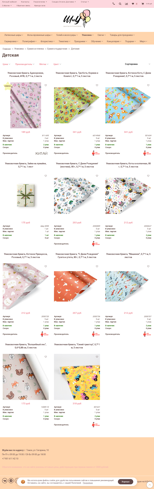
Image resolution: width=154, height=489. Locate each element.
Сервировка (10, 41)
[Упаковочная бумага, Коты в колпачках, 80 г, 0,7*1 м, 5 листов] (128, 196)
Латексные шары (12, 35)
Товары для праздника (121, 35)
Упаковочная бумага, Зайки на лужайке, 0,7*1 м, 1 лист (25, 165)
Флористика (47, 41)
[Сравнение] (126, 3)
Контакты (25, 2)
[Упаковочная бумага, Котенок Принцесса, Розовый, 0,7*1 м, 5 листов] (26, 286)
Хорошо (125, 482)
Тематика (63, 41)
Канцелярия (113, 41)
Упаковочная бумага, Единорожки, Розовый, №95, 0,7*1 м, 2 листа (26, 74)
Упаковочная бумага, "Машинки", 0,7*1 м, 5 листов (128, 255)
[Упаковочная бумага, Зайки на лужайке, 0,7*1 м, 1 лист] (26, 196)
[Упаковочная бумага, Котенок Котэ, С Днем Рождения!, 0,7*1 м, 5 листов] (128, 105)
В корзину (26, 126)
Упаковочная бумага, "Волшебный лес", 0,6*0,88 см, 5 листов (25, 346)
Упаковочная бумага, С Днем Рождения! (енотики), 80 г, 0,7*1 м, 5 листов (77, 165)
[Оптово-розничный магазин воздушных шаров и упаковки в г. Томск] (77, 18)
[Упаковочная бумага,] (77, 286)
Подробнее (88, 483)
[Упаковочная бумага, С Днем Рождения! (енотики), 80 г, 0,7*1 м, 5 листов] (77, 196)
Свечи (101, 35)
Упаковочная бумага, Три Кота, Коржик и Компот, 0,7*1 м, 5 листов (77, 74)
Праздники (79, 41)
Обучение (96, 41)
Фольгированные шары (39, 35)
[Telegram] (11, 480)
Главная (7, 49)
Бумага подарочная (57, 49)
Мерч (142, 41)
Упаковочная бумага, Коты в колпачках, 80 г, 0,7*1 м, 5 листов (128, 165)
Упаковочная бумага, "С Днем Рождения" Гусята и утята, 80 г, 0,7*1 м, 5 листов (77, 255)
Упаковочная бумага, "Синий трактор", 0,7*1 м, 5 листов (77, 346)
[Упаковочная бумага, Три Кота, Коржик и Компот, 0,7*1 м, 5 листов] (77, 105)
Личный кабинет (9, 2)
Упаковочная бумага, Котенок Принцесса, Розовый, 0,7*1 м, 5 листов (26, 255)
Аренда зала (39, 6)
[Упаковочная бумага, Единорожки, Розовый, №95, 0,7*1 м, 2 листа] (26, 105)
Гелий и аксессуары (66, 35)
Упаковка (87, 35)
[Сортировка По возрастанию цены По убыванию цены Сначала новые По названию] (137, 64)
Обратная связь (23, 6)
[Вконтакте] (4, 480)
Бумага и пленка (35, 49)
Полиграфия (28, 41)
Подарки (129, 41)
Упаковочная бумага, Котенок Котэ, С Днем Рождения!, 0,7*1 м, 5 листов (128, 74)
